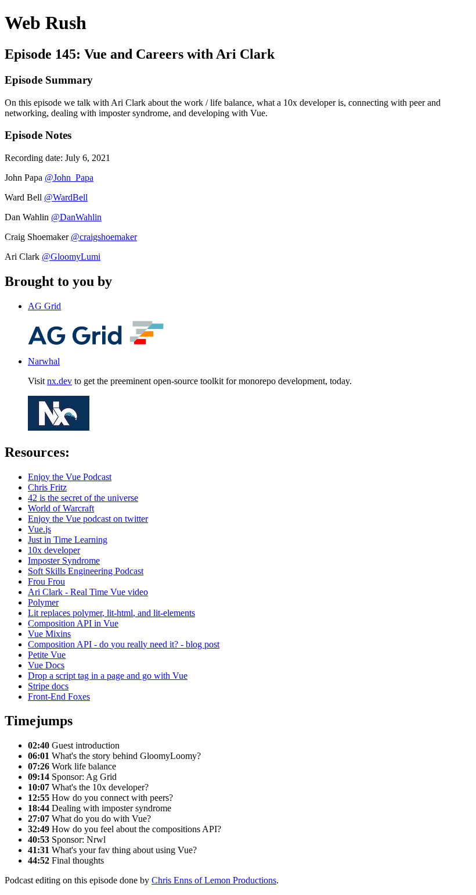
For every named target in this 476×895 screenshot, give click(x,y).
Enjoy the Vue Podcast (69, 477)
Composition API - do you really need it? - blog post (123, 644)
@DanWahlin (76, 217)
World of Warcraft (61, 508)
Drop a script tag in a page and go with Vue (107, 676)
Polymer (43, 602)
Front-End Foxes (59, 696)
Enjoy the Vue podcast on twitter (88, 519)
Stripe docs (48, 686)
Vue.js (39, 529)
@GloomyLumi (71, 257)
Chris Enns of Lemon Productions (214, 880)
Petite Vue (47, 655)
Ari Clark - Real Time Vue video (88, 592)
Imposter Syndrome (64, 560)
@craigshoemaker (104, 237)
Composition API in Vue (73, 623)
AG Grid (44, 306)
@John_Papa (69, 177)
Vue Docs (46, 665)
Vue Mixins (49, 634)
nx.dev (59, 381)
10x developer (54, 550)
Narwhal (44, 361)
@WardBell (66, 197)
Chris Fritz (47, 487)
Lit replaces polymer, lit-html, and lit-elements (111, 613)
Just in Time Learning (67, 540)
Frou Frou (46, 581)
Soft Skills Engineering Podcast (85, 571)
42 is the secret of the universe (83, 498)
